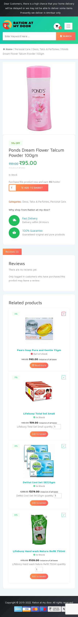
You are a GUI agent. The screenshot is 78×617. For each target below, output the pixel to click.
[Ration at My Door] (18, 24)
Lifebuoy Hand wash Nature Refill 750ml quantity (39, 564)
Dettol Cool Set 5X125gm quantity (35, 495)
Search (66, 36)
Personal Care (22, 49)
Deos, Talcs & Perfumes (46, 49)
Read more (40, 365)
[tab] (12, 252)
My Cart (60, 27)
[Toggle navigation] (68, 26)
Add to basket (33, 187)
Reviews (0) (12, 251)
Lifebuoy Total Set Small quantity (35, 426)
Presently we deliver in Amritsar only (40, 12)
